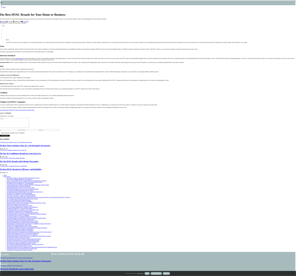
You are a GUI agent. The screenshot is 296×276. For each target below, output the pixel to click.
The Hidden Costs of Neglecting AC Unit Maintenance (20, 183)
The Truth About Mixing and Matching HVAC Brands (20, 190)
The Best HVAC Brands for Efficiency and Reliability (20, 229)
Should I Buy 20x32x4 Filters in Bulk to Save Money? (20, 230)
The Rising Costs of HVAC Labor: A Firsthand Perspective (21, 194)
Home (4, 7)
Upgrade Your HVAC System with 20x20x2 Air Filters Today (22, 248)
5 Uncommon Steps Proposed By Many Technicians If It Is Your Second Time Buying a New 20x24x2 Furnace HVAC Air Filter (38, 197)
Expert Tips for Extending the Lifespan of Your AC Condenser (22, 234)
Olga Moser (3, 21)
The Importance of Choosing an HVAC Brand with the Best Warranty (24, 239)
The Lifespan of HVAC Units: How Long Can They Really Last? (23, 209)
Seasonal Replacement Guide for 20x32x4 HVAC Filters (20, 187)
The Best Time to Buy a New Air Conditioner (18, 215)
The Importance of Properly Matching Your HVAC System (21, 243)
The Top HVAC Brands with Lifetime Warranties (19, 200)
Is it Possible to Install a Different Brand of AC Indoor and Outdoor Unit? (25, 191)
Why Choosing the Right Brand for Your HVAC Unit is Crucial (22, 198)
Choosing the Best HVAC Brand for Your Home (18, 186)
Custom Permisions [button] (156, 273)
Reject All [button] (166, 273)
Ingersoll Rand (19, 58)
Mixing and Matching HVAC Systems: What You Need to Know (22, 222)
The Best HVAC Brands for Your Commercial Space (20, 211)
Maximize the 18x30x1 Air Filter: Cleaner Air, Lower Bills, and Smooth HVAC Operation (29, 236)
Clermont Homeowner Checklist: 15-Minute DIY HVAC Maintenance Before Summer (28, 185)
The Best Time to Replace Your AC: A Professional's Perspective (22, 212)
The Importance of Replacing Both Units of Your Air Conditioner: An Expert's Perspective (29, 223)
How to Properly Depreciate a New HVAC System (19, 245)
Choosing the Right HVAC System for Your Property (20, 208)
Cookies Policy (140, 273)
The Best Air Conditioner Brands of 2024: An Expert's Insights (22, 226)
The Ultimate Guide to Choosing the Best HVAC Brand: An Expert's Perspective (26, 214)
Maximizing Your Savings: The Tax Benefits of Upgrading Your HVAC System (26, 203)
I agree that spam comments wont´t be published (12, 133)
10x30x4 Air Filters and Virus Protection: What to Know (20, 219)
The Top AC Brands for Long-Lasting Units (17, 204)
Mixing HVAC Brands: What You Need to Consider (19, 205)
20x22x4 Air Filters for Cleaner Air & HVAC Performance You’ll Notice (24, 182)
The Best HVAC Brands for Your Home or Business (19, 193)
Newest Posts (7, 176)
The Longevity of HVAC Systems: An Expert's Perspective (21, 196)
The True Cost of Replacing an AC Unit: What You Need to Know (23, 240)
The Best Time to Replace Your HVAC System (18, 237)
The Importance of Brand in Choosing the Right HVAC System (22, 221)
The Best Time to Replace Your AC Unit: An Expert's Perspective (23, 189)
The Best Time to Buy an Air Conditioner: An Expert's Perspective (23, 241)
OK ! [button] (147, 273)
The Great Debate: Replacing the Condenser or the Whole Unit (22, 207)
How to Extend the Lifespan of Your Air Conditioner (19, 201)
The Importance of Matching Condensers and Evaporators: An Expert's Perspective (27, 227)
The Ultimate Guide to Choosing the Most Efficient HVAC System (23, 178)
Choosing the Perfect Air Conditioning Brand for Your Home (21, 216)
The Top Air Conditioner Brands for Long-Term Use (19, 179)
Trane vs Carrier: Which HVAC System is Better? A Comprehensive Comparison (26, 180)
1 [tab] (3, 25)
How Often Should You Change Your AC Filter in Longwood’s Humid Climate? (26, 218)
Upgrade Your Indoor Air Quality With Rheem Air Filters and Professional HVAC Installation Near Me (32, 247)
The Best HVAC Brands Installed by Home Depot (19, 225)
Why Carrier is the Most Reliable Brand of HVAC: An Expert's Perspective (25, 244)
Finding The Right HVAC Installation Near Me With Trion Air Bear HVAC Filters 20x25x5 (29, 232)
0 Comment (25, 21)
